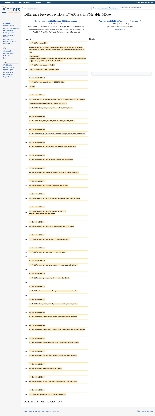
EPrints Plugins (8, 44)
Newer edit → (120, 29)
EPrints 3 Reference (9, 41)
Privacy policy (28, 411)
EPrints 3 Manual (9, 26)
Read (94, 8)
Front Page (7, 23)
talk (55, 24)
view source (72, 21)
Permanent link (8, 74)
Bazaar (38, 3)
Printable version (8, 72)
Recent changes (8, 53)
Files (49, 3)
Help (4, 58)
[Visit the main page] (10, 9)
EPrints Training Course (11, 28)
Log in (138, 2)
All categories (7, 51)
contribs (61, 24)
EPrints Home (24, 3)
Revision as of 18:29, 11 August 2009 (50, 21)
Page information (9, 77)
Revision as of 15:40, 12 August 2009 (114, 21)
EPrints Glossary (8, 30)
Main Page (6, 56)
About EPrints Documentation (41, 411)
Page (24, 8)
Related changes (9, 67)
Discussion (32, 8)
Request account (147, 2)
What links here (8, 65)
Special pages (8, 70)
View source (102, 8)
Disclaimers (55, 411)
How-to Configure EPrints (9, 36)
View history (113, 8)
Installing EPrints (8, 33)
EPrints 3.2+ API (8, 39)
